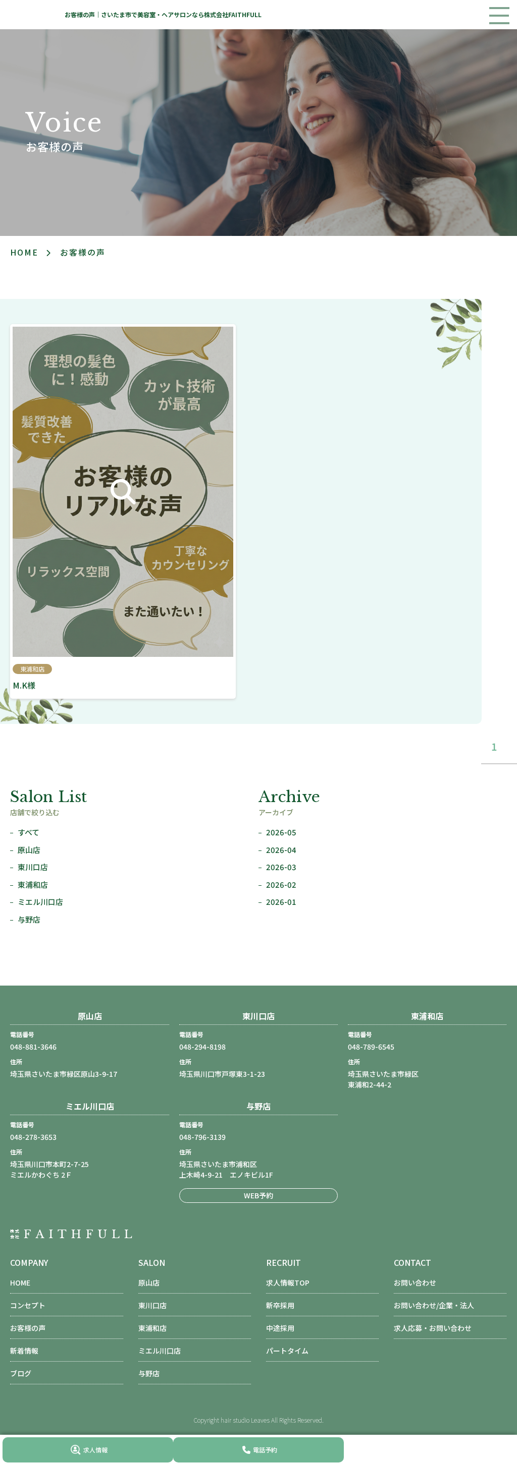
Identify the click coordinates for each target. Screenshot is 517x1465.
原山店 (29, 849)
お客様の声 (27, 1328)
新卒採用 (280, 1305)
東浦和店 (33, 884)
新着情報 (24, 1351)
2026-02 (281, 884)
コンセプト (27, 1305)
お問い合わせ (415, 1282)
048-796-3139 (202, 1137)
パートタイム (287, 1351)
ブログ (20, 1373)
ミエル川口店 (40, 901)
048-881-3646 (33, 1047)
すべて (28, 832)
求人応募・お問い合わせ (433, 1328)
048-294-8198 (202, 1047)
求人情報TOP (287, 1282)
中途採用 (280, 1328)
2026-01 (281, 901)
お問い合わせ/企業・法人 (434, 1305)
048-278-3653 (33, 1137)
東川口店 (33, 867)
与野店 (29, 919)
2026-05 (281, 832)
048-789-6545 (371, 1047)
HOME (20, 1282)
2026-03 (281, 867)
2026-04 (281, 849)
